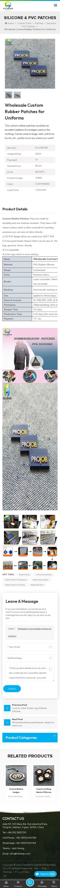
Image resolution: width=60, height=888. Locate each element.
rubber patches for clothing (15, 585)
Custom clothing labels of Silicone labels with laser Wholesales (16, 791)
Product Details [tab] (15, 209)
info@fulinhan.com (20, 853)
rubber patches (24, 575)
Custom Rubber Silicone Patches (43, 790)
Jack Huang (17, 848)
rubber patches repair (41, 580)
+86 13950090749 (26, 837)
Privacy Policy (22, 871)
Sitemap (7, 871)
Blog (44, 868)
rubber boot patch (37, 585)
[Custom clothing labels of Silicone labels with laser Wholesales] (16, 775)
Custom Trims (24, 23)
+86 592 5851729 (16, 832)
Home (11, 23)
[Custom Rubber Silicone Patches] (43, 775)
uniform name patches (44, 575)
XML (36, 868)
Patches (39, 23)
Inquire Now (47, 874)
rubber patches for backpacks (16, 580)
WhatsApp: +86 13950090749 (19, 843)
